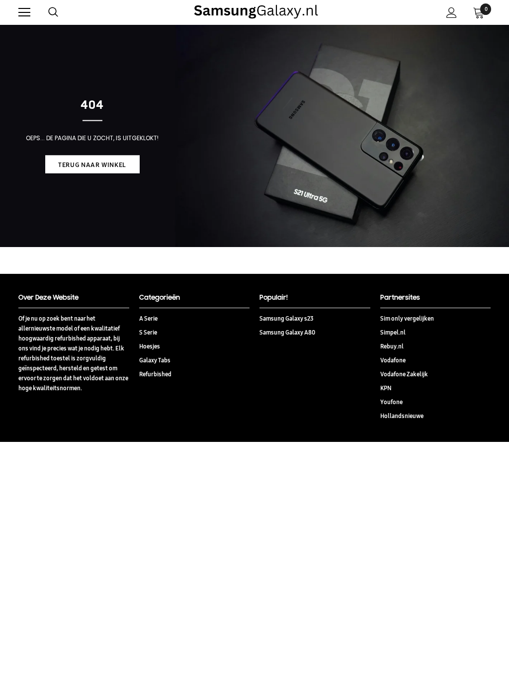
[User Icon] (451, 12)
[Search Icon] (63, 12)
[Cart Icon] (479, 12)
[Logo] (256, 11)
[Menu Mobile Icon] (24, 12)
